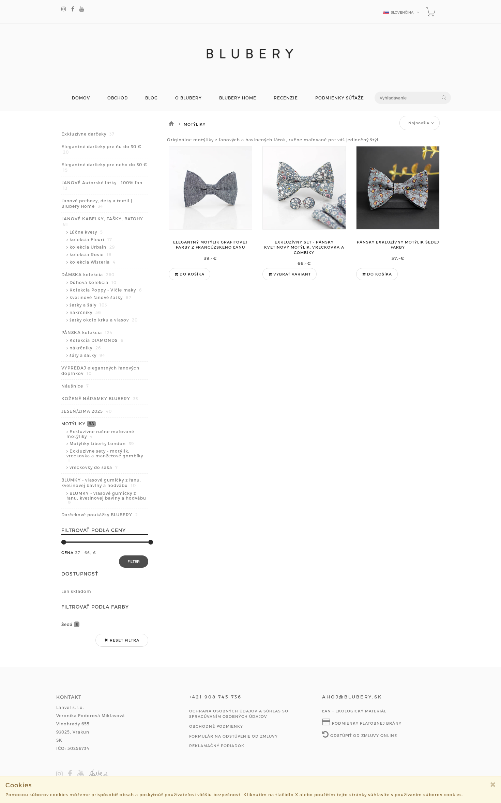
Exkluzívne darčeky (88, 133)
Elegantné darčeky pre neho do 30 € (104, 167)
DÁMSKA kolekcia (88, 274)
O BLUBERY (188, 98)
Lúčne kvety (86, 232)
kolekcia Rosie (91, 254)
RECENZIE (286, 98)
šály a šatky (87, 355)
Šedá (69, 624)
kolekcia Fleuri (91, 239)
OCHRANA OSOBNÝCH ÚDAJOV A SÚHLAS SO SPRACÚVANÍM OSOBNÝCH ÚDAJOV (238, 714)
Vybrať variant (291, 274)
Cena (67, 552)
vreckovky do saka (94, 467)
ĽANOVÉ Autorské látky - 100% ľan (101, 185)
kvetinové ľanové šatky (101, 297)
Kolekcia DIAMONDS (96, 340)
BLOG (151, 98)
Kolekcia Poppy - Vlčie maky (106, 289)
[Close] (493, 784)
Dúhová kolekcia (93, 282)
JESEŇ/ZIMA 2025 (86, 411)
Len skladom (76, 591)
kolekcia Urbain (92, 247)
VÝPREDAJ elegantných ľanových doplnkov (100, 370)
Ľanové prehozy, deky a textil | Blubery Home (96, 203)
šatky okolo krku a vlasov (104, 319)
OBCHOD (117, 98)
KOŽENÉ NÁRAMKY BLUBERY (99, 398)
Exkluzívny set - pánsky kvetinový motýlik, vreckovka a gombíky (304, 247)
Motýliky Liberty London (102, 443)
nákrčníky (85, 312)
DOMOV (81, 98)
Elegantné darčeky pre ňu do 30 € (101, 149)
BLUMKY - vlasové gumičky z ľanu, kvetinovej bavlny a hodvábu (101, 482)
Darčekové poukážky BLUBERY (99, 514)
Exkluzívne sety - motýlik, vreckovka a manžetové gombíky (104, 455)
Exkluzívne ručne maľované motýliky (100, 434)
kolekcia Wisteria (93, 261)
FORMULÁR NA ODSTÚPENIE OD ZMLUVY (233, 736)
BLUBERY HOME (237, 98)
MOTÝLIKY (77, 423)
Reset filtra (123, 640)
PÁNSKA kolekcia (86, 332)
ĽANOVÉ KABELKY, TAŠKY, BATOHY (102, 221)
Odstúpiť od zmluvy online (363, 735)
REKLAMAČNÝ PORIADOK (216, 745)
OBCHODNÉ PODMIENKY (216, 726)
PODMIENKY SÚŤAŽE (339, 98)
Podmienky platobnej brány (366, 723)
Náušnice (75, 385)
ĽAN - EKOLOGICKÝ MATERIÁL (354, 711)
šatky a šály (88, 304)
